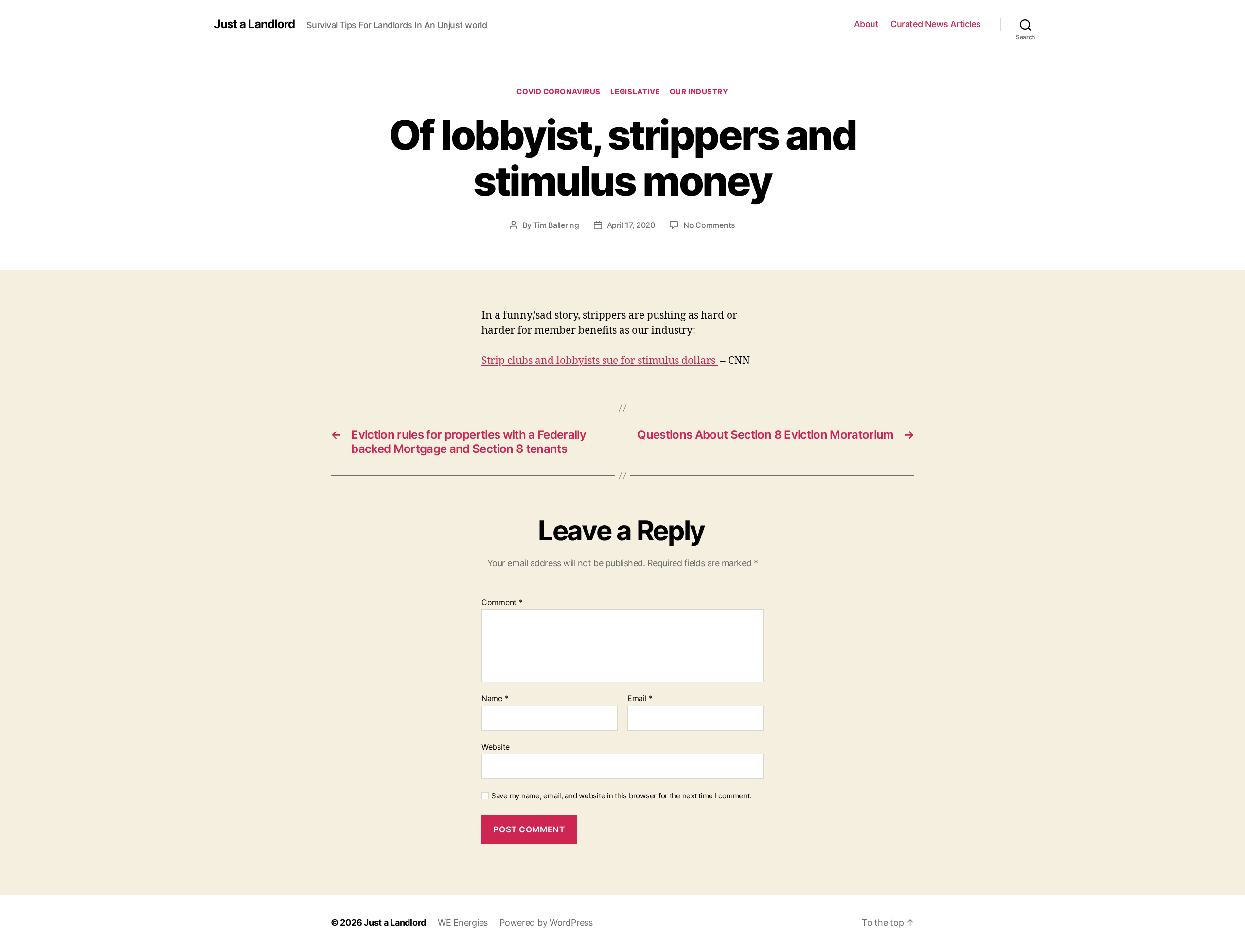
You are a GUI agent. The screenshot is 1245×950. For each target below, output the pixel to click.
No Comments (709, 225)
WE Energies (463, 922)
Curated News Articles (935, 24)
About (866, 24)
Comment (502, 602)
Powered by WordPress (546, 922)
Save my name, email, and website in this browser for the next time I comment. (621, 796)
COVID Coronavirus (558, 91)
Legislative (635, 91)
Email (640, 698)
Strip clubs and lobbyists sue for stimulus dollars (599, 360)
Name (494, 698)
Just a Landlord (254, 24)
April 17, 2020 (631, 225)
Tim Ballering (556, 225)
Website (495, 746)
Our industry (699, 91)
